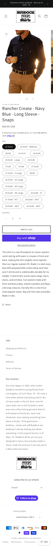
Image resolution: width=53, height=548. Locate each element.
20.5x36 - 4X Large (14, 193)
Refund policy (16, 542)
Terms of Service (13, 368)
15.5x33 (9, 146)
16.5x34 (36, 153)
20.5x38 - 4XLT (33, 206)
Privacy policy (29, 542)
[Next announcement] (47, 4)
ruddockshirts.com (25, 538)
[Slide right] (33, 99)
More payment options (27, 245)
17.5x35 (35, 166)
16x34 (8, 153)
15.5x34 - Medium (28, 146)
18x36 (32, 173)
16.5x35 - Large (12, 160)
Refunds (10, 361)
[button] (6, 16)
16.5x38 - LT (36, 193)
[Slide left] (20, 99)
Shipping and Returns (16, 348)
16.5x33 (23, 154)
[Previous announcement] (5, 4)
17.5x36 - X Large (13, 173)
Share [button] (8, 304)
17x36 (21, 166)
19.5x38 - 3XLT (12, 206)
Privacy (9, 355)
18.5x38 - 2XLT (32, 199)
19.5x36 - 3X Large (14, 186)
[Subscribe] (41, 487)
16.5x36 (31, 160)
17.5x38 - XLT (11, 199)
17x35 (8, 166)
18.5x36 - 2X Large (14, 179)
